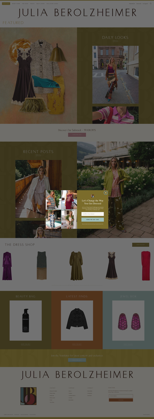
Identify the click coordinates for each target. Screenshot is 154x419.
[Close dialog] (105, 193)
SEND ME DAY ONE (92, 219)
